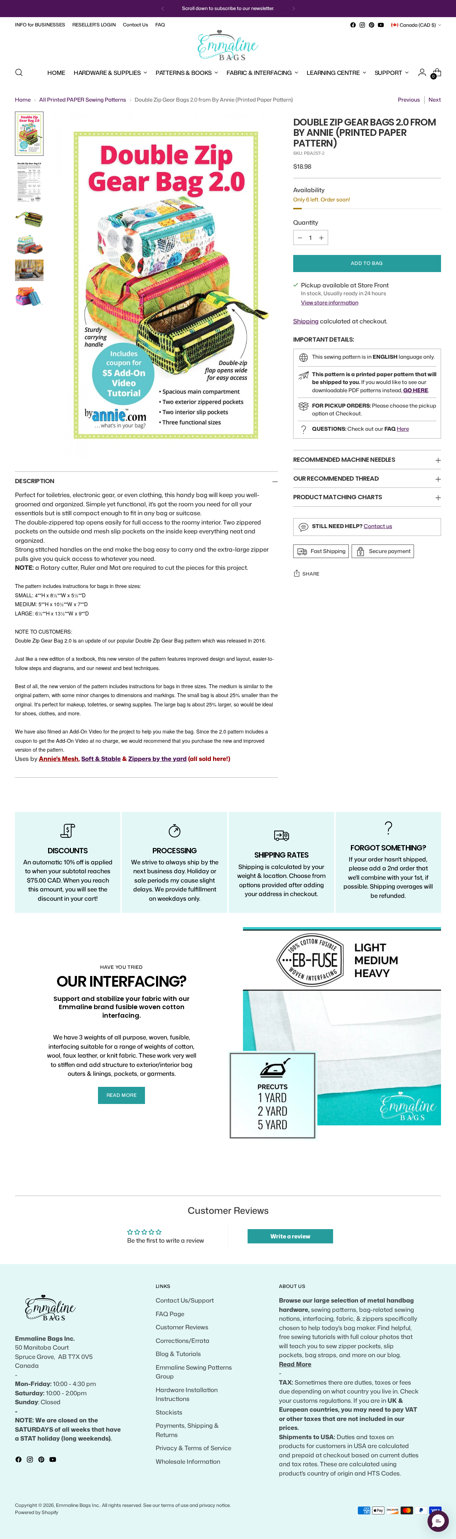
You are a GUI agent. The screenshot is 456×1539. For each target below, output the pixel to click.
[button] (438, 1521)
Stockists (169, 1412)
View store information (329, 302)
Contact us (378, 526)
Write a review (290, 1236)
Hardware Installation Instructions (187, 1394)
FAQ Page (170, 1313)
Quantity (305, 222)
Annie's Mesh (58, 758)
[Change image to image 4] (29, 244)
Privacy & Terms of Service (193, 1447)
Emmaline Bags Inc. (78, 1505)
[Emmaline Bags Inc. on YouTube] (381, 25)
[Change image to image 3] (29, 219)
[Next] (293, 8)
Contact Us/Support (185, 1300)
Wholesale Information (188, 1461)
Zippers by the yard (157, 758)
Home (23, 99)
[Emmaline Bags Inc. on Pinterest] (371, 25)
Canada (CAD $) (418, 25)
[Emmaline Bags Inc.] (228, 45)
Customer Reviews (182, 1327)
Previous (409, 99)
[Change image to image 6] (29, 296)
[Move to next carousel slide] (435, 1182)
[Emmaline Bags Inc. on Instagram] (362, 25)
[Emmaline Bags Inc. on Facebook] (353, 25)
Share (311, 574)
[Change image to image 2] (29, 182)
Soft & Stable (101, 758)
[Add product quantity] (321, 237)
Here (403, 429)
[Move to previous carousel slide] (419, 1182)
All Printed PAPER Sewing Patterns (82, 99)
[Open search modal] (19, 72)
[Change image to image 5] (29, 270)
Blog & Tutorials (178, 1353)
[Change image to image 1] (29, 134)
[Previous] (163, 8)
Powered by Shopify (36, 1512)
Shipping (305, 321)
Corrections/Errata (182, 1340)
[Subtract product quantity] (300, 237)
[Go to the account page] (422, 72)
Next (435, 99)
